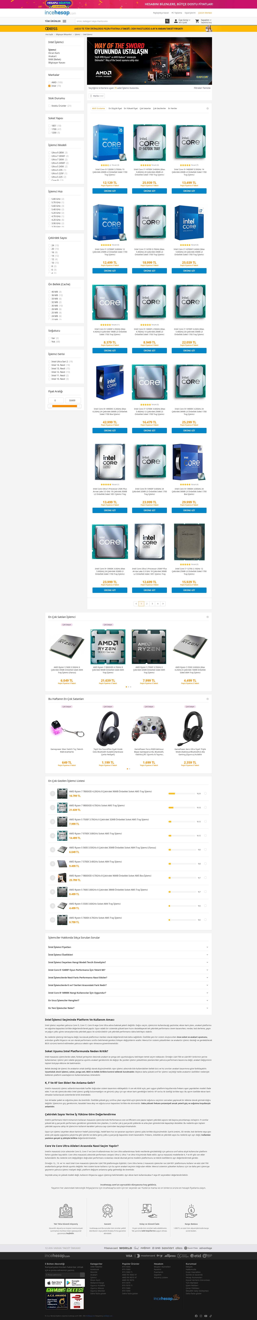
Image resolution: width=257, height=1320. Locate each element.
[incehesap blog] (167, 1290)
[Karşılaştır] (205, 793)
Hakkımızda (191, 1269)
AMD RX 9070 (128, 1280)
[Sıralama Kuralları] (208, 108)
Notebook (94, 1269)
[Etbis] (77, 1301)
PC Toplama (177, 12)
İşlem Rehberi (192, 1285)
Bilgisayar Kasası (56, 62)
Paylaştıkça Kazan (161, 12)
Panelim (157, 1269)
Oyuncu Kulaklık (97, 1285)
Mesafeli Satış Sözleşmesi (197, 1291)
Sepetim (157, 1274)
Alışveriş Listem (161, 1277)
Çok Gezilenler (159, 108)
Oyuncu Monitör (97, 1291)
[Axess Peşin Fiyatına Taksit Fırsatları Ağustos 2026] (128, 28)
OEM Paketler (96, 1266)
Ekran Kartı (54, 52)
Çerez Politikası (192, 1288)
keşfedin (70, 1233)
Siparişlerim (190, 12)
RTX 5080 (126, 1288)
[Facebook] (196, 1316)
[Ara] (167, 21)
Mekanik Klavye (97, 1282)
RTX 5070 (126, 1282)
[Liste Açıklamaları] (208, 617)
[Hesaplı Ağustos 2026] (128, 4)
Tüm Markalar (192, 1282)
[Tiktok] (210, 1316)
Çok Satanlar (145, 108)
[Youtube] (205, 1316)
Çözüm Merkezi (205, 12)
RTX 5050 (126, 1266)
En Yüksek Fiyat (131, 108)
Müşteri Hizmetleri (162, 1266)
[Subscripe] (82, 1274)
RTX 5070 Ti (127, 1285)
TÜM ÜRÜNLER (53, 21)
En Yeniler (172, 108)
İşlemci (52, 49)
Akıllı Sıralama (98, 108)
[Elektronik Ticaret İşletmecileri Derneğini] (195, 1256)
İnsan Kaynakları (193, 1272)
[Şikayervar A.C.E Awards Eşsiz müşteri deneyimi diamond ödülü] (56, 1301)
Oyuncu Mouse (97, 1288)
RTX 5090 (126, 1291)
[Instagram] (201, 1316)
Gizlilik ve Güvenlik (194, 1274)
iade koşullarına (148, 1231)
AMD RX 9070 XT (129, 1277)
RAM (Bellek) (54, 59)
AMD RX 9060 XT (129, 1274)
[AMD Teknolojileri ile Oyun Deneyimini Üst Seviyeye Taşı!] (149, 61)
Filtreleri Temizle (202, 88)
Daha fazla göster (98, 1293)
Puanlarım (158, 1272)
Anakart (52, 56)
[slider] (50, 406)
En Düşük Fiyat (115, 108)
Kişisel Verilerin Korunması (198, 1280)
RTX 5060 (126, 1269)
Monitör (93, 1272)
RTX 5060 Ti (127, 1272)
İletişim (189, 1266)
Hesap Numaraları (194, 1277)
